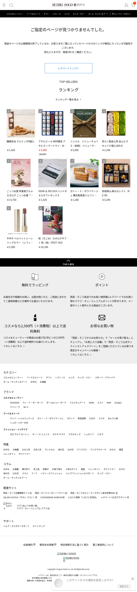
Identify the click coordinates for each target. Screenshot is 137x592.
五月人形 (37, 449)
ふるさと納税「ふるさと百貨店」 (83, 497)
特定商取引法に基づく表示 (74, 544)
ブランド (8, 392)
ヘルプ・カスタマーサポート (16, 526)
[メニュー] (4, 5)
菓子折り (26, 469)
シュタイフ (89, 434)
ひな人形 (26, 449)
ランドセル (50, 449)
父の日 (70, 449)
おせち (113, 449)
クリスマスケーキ (98, 449)
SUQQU (118, 402)
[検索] (11, 5)
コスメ (25, 473)
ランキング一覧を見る (67, 99)
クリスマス (82, 449)
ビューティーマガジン (122, 14)
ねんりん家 (113, 418)
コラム (7, 464)
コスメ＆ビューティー (15, 14)
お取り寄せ (57, 469)
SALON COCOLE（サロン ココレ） (19, 497)
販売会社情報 (47, 544)
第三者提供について (103, 544)
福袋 (121, 449)
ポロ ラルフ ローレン (19, 434)
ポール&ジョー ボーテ (56, 402)
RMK (109, 402)
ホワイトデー (25, 453)
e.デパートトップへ (68, 68)
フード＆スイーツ (33, 14)
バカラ (100, 434)
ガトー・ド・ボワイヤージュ (50, 418)
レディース (56, 14)
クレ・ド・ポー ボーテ (33, 402)
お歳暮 (43, 381)
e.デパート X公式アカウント (114, 497)
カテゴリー (10, 372)
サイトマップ (39, 526)
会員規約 (28, 544)
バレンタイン (9, 453)
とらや (102, 418)
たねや (92, 418)
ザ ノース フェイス (40, 434)
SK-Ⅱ (26, 407)
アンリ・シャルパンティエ (22, 418)
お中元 (34, 381)
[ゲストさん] (126, 5)
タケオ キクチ (59, 434)
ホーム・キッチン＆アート (98, 14)
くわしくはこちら (12, 346)
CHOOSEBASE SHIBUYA (51, 497)
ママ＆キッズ (74, 434)
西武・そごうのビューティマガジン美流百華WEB (93, 492)
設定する (124, 586)
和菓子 (46, 469)
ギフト (46, 14)
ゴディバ (71, 418)
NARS (91, 402)
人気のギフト (71, 469)
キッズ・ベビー (79, 14)
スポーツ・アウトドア (105, 377)
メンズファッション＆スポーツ (80, 473)
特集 (6, 444)
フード (34, 473)
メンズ (66, 14)
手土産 (36, 469)
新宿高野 (82, 418)
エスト (100, 402)
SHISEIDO (14, 402)
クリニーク (15, 407)
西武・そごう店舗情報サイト (16, 492)
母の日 (61, 449)
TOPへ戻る (68, 264)
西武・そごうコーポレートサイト (50, 492)
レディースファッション (51, 473)
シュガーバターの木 (19, 422)
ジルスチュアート (78, 402)
